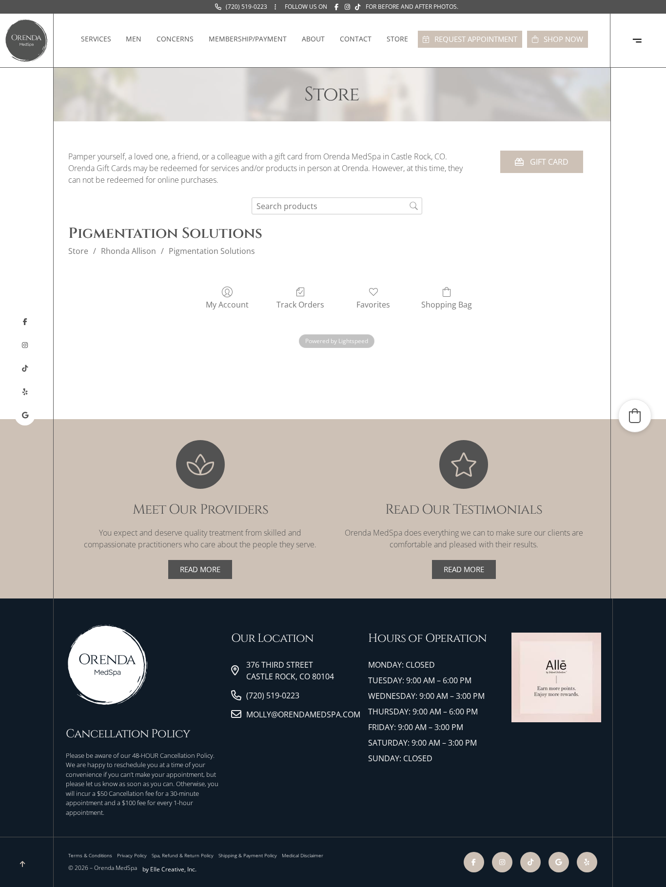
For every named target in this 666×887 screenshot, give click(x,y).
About (313, 38)
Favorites (373, 304)
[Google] (25, 415)
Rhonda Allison (128, 251)
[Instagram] (25, 345)
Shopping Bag (446, 304)
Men (133, 38)
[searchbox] (337, 205)
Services (96, 38)
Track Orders (300, 304)
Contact (356, 38)
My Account (227, 304)
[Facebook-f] (25, 321)
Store (397, 38)
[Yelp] (25, 392)
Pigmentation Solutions (212, 251)
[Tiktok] (25, 368)
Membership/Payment (248, 38)
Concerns (175, 38)
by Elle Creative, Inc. (169, 869)
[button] (634, 415)
